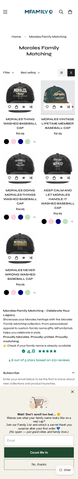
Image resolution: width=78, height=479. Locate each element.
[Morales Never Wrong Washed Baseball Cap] (20, 248)
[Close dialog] (72, 392)
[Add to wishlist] (9, 106)
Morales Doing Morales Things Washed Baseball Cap (20, 197)
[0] (70, 12)
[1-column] (61, 72)
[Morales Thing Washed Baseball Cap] (20, 97)
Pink (13, 141)
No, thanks (39, 464)
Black (6, 141)
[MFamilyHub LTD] (39, 12)
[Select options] (16, 106)
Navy (20, 141)
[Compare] (30, 106)
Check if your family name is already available (39, 345)
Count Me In (39, 452)
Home (16, 37)
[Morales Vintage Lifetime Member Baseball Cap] (58, 97)
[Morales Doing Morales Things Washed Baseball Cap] (20, 168)
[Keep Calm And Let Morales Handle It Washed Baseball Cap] (58, 168)
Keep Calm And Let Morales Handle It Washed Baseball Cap (58, 199)
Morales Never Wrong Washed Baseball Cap (20, 274)
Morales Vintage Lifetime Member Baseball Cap (57, 123)
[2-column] (71, 72)
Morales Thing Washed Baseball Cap (20, 123)
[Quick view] (23, 106)
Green (27, 141)
